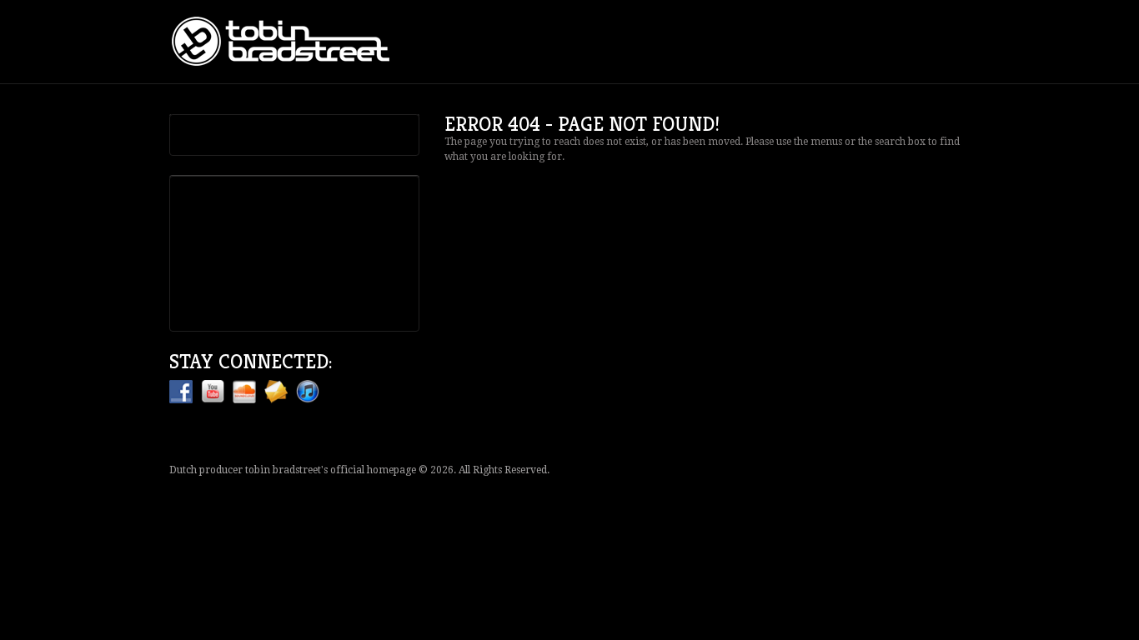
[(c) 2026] (286, 42)
